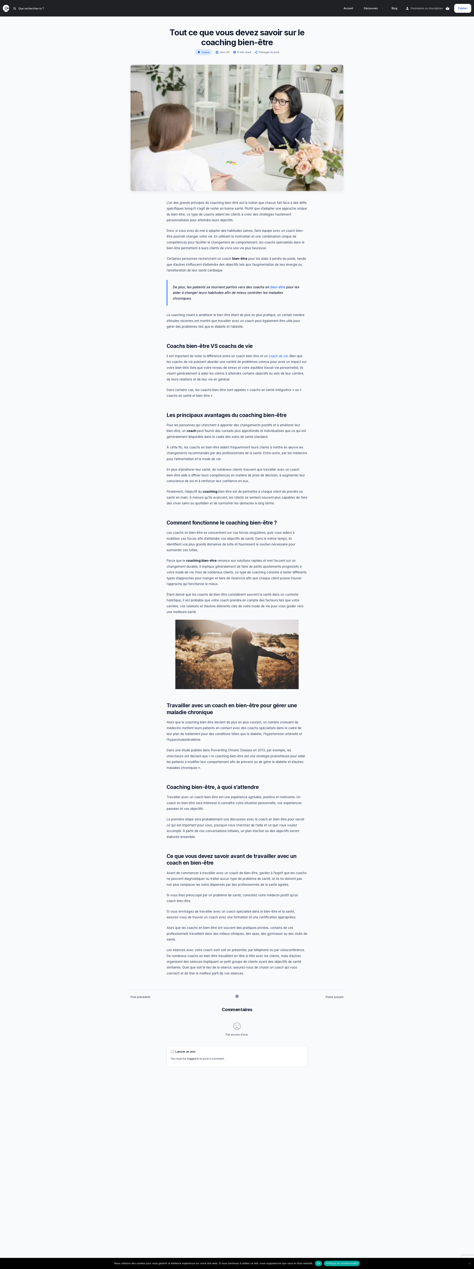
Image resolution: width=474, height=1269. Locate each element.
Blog (394, 8)
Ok (318, 1263)
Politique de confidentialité (342, 1263)
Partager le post (269, 52)
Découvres (371, 8)
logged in (193, 1059)
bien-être (277, 287)
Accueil (348, 8)
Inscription (436, 8)
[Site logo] (6, 8)
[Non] (469, 1263)
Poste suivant (334, 996)
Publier (462, 8)
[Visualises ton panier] (447, 8)
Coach (205, 52)
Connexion (417, 8)
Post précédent (140, 996)
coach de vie (278, 356)
